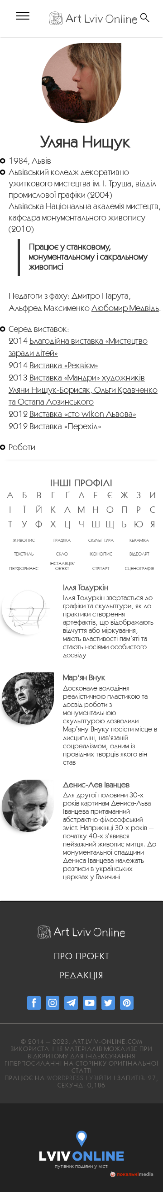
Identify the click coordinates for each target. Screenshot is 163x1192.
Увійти (100, 1078)
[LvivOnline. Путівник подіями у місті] (81, 1144)
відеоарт (139, 553)
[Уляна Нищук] (82, 83)
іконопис (101, 553)
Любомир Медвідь (125, 308)
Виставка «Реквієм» (63, 365)
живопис (24, 540)
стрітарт (100, 568)
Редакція (81, 975)
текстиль (24, 553)
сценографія (139, 568)
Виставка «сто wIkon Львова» (82, 414)
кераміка (139, 540)
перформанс (23, 568)
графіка (62, 540)
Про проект (82, 956)
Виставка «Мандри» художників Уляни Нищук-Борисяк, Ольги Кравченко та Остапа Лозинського (83, 389)
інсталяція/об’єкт (62, 566)
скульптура (101, 540)
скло (62, 553)
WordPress (65, 1078)
